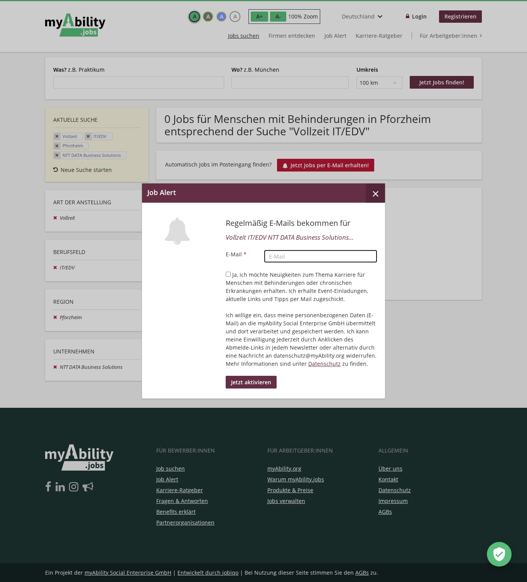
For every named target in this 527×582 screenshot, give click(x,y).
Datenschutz (324, 363)
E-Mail (236, 254)
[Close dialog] (375, 193)
